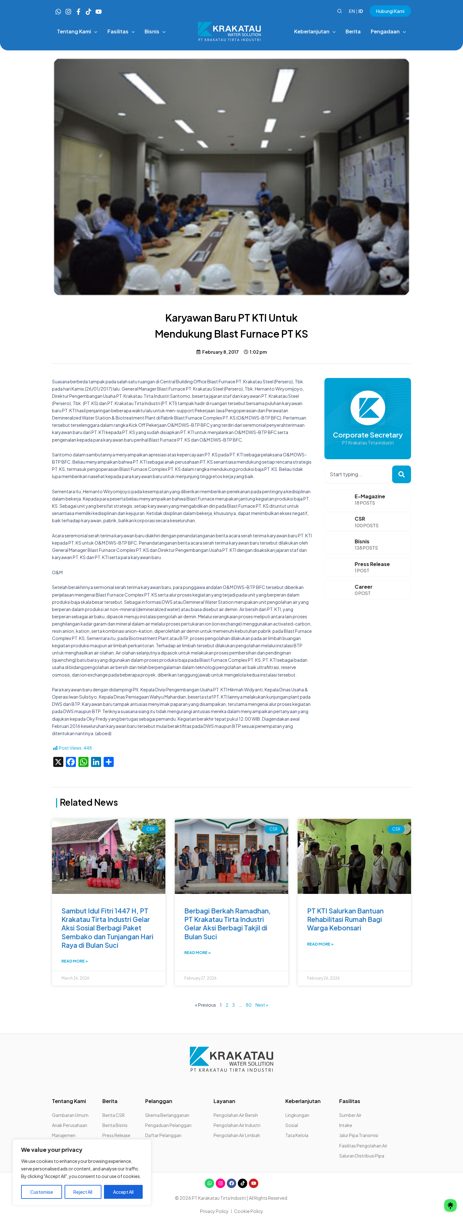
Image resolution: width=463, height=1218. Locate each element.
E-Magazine (370, 496)
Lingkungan (297, 1115)
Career (364, 586)
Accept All (123, 1192)
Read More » (74, 961)
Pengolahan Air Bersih (236, 1115)
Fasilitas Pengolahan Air (363, 1145)
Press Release (372, 564)
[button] (340, 11)
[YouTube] (98, 12)
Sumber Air (350, 1115)
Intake (345, 1125)
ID (360, 11)
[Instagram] (68, 12)
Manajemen (64, 1135)
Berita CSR (113, 1115)
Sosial (291, 1125)
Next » (261, 1005)
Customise (41, 1192)
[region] (82, 1172)
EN (352, 11)
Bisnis (362, 541)
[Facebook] (78, 12)
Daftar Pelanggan (163, 1135)
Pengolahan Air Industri (237, 1125)
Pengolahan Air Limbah (237, 1135)
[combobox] (357, 474)
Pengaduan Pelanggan (168, 1125)
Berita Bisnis (115, 1125)
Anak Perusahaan (69, 1125)
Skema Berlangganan (167, 1115)
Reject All (82, 1192)
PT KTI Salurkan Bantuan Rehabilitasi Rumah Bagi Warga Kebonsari (345, 919)
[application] (94, 31)
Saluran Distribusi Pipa (361, 1155)
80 (249, 1005)
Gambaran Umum (70, 1115)
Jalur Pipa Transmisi (358, 1135)
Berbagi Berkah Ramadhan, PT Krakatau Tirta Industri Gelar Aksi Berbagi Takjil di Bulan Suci (227, 923)
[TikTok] (88, 12)
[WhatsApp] (58, 12)
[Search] (401, 474)
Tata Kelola (296, 1135)
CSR (360, 518)
